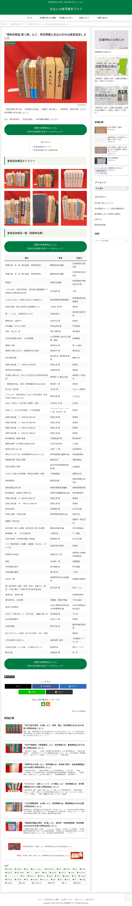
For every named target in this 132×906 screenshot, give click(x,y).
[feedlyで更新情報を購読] (43, 704)
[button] (59, 692)
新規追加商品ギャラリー (43, 147)
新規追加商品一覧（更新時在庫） (46, 150)
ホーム (40, 899)
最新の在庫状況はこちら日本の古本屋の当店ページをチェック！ (45, 130)
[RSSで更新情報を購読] (48, 704)
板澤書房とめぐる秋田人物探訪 (107, 214)
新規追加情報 (10, 676)
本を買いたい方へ (66, 899)
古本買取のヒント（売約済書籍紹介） (110, 209)
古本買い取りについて (103, 203)
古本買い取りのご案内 (51, 899)
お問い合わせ (89, 899)
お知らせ (98, 219)
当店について (79, 899)
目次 (42, 142)
